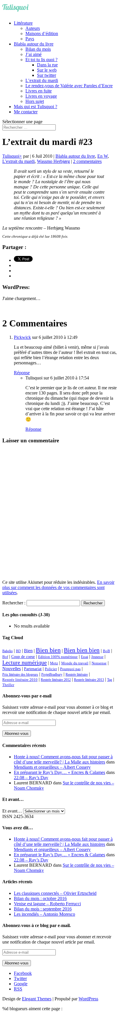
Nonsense (99, 663)
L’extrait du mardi (41, 80)
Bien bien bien (82, 650)
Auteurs (32, 28)
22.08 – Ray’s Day (31, 777)
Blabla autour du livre (33, 43)
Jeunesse (97, 657)
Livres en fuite (38, 90)
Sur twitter (46, 75)
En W (102, 156)
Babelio (7, 651)
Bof (5, 657)
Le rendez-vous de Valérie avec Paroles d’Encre (69, 85)
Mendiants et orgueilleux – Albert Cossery (52, 767)
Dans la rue (47, 64)
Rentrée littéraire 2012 (56, 680)
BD (18, 651)
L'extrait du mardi (18, 161)
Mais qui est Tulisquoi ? (35, 106)
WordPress (88, 998)
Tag (109, 680)
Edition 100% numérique (58, 657)
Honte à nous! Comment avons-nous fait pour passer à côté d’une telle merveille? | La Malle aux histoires (63, 759)
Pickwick (22, 337)
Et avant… (12, 810)
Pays (29, 38)
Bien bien (48, 650)
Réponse (22, 372)
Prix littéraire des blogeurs (20, 675)
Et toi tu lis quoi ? (41, 59)
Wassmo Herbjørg (53, 161)
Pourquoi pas (70, 669)
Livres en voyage (41, 96)
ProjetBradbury (51, 675)
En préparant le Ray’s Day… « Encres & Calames (59, 772)
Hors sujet (34, 101)
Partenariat (33, 668)
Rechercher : (13, 602)
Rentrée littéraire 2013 (89, 680)
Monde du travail (74, 663)
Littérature (23, 23)
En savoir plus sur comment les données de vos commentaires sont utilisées (58, 587)
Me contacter (26, 111)
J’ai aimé (33, 54)
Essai (84, 657)
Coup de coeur (23, 656)
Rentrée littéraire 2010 (20, 680)
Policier (51, 669)
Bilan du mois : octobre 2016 (40, 898)
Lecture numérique (24, 662)
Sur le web (47, 70)
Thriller (8, 685)
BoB (106, 651)
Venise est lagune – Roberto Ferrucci (47, 903)
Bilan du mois (38, 49)
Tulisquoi (10, 156)
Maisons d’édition (41, 33)
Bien (28, 650)
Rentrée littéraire (77, 675)
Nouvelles (11, 668)
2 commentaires (87, 161)
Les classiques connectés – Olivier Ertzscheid (55, 893)
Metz (54, 663)
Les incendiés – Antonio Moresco (44, 914)
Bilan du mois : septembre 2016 (43, 908)
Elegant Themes (36, 998)
